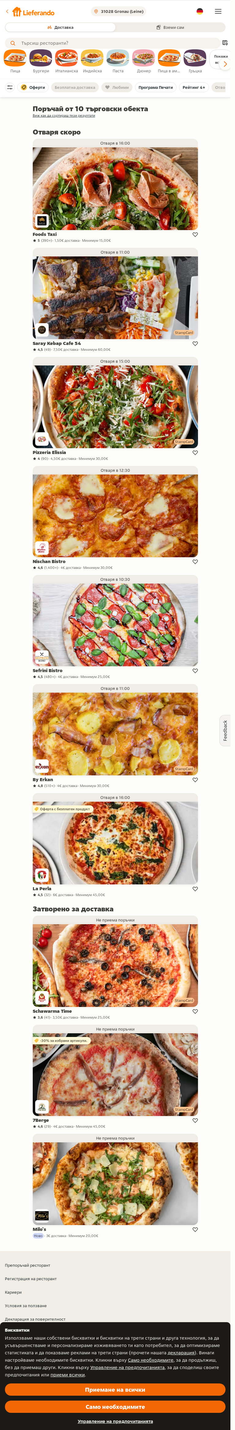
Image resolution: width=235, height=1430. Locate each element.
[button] (29, 11)
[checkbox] (15, 61)
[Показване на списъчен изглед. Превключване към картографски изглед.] (225, 43)
